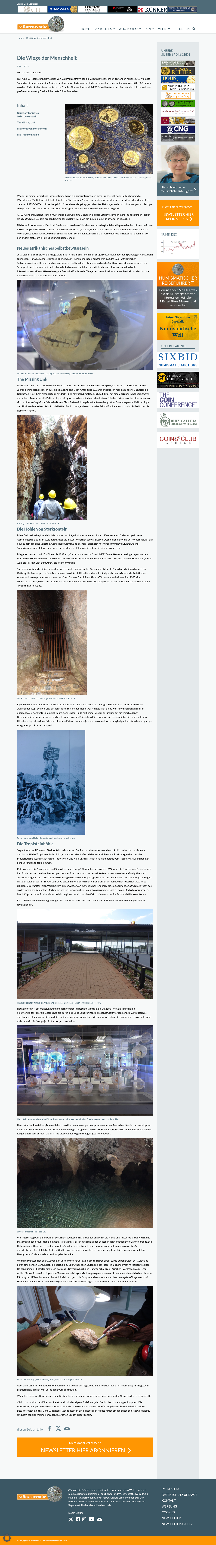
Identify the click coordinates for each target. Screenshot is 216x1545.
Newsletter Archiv (177, 1524)
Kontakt (169, 1500)
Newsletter (171, 1518)
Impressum (170, 1489)
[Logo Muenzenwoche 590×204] (41, 24)
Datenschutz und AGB (179, 1494)
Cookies (168, 1512)
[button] (7, 1538)
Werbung (169, 1506)
